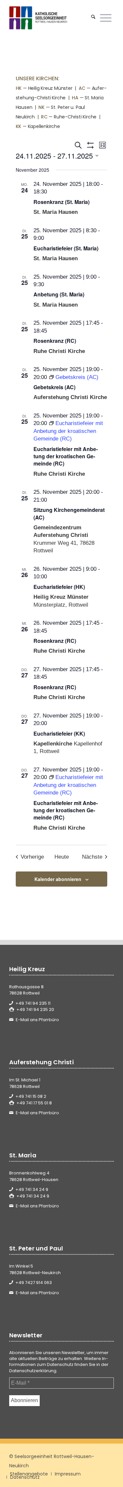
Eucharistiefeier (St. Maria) (65, 248)
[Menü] (106, 18)
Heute (61, 857)
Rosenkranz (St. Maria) (61, 202)
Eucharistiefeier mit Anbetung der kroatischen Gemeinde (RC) (65, 456)
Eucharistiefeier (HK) (59, 587)
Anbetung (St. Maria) (58, 294)
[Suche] (93, 18)
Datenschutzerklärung (32, 1371)
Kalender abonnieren (57, 879)
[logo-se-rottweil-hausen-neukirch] (51, 18)
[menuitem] (93, 18)
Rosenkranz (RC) (54, 340)
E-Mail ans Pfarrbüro (37, 1020)
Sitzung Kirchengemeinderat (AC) (69, 513)
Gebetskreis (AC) (54, 387)
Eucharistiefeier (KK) (59, 733)
